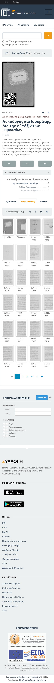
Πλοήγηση (7, 25)
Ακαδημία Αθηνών (11, 550)
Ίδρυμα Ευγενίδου (10, 559)
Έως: (7, 413)
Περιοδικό (7, 592)
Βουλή (5, 532)
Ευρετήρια (39, 25)
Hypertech (41, 680)
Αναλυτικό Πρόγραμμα (12, 601)
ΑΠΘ (4, 563)
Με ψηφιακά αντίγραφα (16, 44)
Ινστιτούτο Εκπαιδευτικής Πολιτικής (23, 677)
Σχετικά (43, 201)
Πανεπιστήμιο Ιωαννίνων (14, 541)
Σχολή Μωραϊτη (9, 554)
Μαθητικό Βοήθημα (11, 588)
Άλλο (4, 610)
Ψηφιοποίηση (28, 201)
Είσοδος (16, 2)
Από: (7, 409)
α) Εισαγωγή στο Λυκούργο (25, 183)
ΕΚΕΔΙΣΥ (6, 536)
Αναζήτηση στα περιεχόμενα (18, 41)
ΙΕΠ (6, 53)
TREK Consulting (27, 680)
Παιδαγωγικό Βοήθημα (13, 597)
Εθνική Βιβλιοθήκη (11, 545)
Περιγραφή (10, 201)
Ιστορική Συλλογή (24, 12)
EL (5, 2)
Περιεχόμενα (16, 172)
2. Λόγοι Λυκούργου (28, 191)
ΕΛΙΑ (4, 527)
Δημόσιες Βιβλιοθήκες (12, 568)
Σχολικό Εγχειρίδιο (21, 53)
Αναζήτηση (23, 25)
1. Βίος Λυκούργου (27, 187)
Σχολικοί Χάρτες (9, 606)
